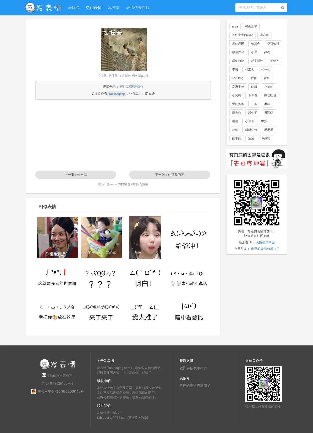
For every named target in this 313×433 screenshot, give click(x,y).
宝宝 (251, 138)
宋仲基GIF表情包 (131, 86)
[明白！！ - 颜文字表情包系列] (145, 277)
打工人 (249, 69)
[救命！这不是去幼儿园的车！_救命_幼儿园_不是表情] (101, 237)
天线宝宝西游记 (242, 35)
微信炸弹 (238, 52)
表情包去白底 (138, 7)
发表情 (102, 368)
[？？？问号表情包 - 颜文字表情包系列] (101, 277)
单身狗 (265, 138)
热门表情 (94, 7)
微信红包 (270, 95)
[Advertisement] (123, 135)
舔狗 (267, 52)
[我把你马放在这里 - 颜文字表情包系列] (57, 310)
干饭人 (274, 61)
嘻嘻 (235, 121)
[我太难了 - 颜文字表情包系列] (145, 310)
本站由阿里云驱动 (59, 375)
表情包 (74, 7)
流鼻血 (236, 112)
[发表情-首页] (43, 7)
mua (235, 26)
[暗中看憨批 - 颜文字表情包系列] (189, 310)
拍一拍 (265, 69)
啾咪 (267, 104)
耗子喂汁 (257, 61)
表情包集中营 (265, 242)
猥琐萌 (268, 112)
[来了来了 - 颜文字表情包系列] (101, 310)
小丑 (254, 52)
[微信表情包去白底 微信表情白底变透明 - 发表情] (257, 170)
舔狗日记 (238, 61)
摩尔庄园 (238, 43)
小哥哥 (249, 121)
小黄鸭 (236, 95)
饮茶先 (255, 43)
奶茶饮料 (273, 43)
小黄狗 (268, 86)
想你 (235, 130)
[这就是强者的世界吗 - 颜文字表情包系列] (57, 277)
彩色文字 (251, 26)
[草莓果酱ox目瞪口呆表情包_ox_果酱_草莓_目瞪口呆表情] (145, 237)
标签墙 (114, 7)
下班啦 (252, 95)
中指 (264, 121)
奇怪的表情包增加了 (265, 249)
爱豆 (267, 78)
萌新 (254, 86)
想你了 (252, 112)
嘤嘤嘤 (268, 130)
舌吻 (254, 78)
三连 (254, 104)
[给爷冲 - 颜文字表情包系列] (189, 237)
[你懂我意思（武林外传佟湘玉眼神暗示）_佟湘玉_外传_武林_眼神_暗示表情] (57, 237)
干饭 (235, 69)
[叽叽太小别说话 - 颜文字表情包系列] (189, 277)
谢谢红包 (251, 130)
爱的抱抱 (238, 104)
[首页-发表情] (57, 368)
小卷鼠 (264, 35)
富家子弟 (238, 86)
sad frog (238, 78)
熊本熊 (236, 138)
